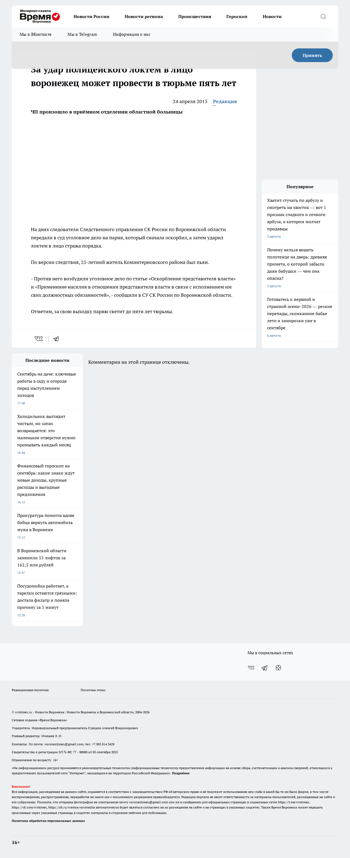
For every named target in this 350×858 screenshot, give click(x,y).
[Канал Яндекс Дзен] (278, 667)
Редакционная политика (30, 690)
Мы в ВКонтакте (36, 34)
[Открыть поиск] (323, 16)
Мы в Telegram (82, 34)
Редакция (225, 101)
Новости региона (144, 16)
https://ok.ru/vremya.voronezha (71, 807)
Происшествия (194, 16)
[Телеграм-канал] (265, 667)
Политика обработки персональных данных (48, 821)
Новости (272, 16)
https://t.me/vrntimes (293, 802)
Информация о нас (131, 34)
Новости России (91, 16)
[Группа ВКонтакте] (251, 667)
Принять (312, 55)
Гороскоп (236, 16)
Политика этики (93, 690)
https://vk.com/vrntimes (29, 807)
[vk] (39, 338)
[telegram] (57, 338)
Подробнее (180, 773)
